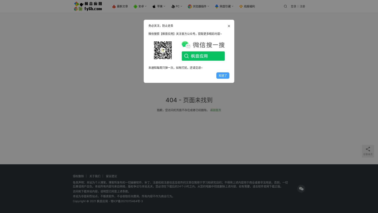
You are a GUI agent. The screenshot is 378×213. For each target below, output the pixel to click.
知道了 (223, 75)
